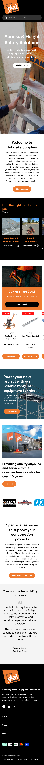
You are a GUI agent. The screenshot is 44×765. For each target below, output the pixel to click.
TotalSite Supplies (14, 755)
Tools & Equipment (31, 240)
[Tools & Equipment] (30, 226)
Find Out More (22, 65)
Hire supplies (12, 411)
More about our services (22, 575)
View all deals (22, 304)
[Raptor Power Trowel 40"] (11, 321)
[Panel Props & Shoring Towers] (11, 226)
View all (5, 212)
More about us (22, 189)
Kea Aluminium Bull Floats (30, 337)
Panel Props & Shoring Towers (11, 240)
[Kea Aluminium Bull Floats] (30, 321)
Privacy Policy (33, 759)
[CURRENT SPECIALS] (22, 276)
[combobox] (22, 17)
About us (9, 484)
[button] (35, 7)
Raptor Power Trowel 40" (11, 337)
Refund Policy (22, 759)
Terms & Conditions (8, 759)
